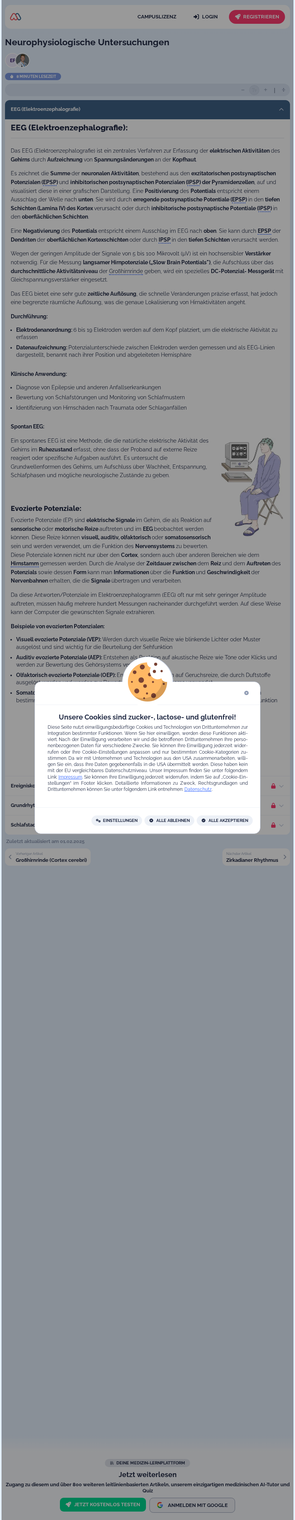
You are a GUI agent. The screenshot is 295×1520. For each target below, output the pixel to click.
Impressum (70, 776)
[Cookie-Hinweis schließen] (246, 693)
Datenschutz (197, 789)
